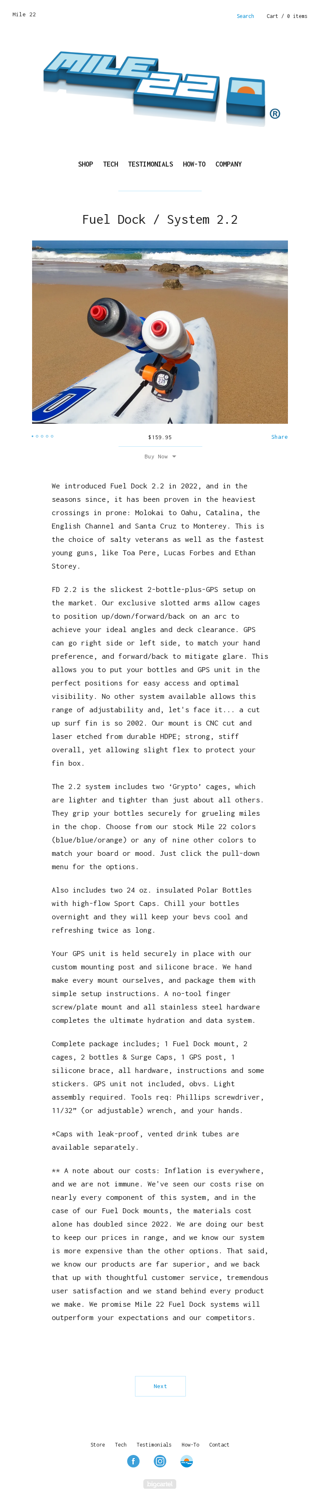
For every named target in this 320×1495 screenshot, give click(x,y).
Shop (85, 164)
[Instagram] (160, 1461)
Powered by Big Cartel (159, 1484)
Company (228, 164)
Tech (110, 164)
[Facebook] (133, 1461)
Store (97, 1445)
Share (279, 436)
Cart (287, 16)
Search (245, 16)
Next (160, 1386)
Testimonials (150, 164)
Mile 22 (24, 14)
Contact (219, 1445)
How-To (194, 164)
